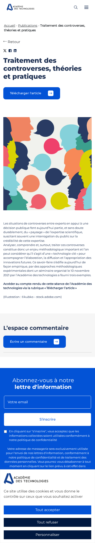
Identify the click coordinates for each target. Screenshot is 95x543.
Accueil (9, 26)
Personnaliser (47, 535)
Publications (27, 26)
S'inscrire (48, 419)
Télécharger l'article (25, 93)
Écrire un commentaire (28, 342)
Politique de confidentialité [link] (19, 540)
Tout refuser (47, 522)
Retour (13, 42)
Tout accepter (47, 510)
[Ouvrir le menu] (86, 7)
